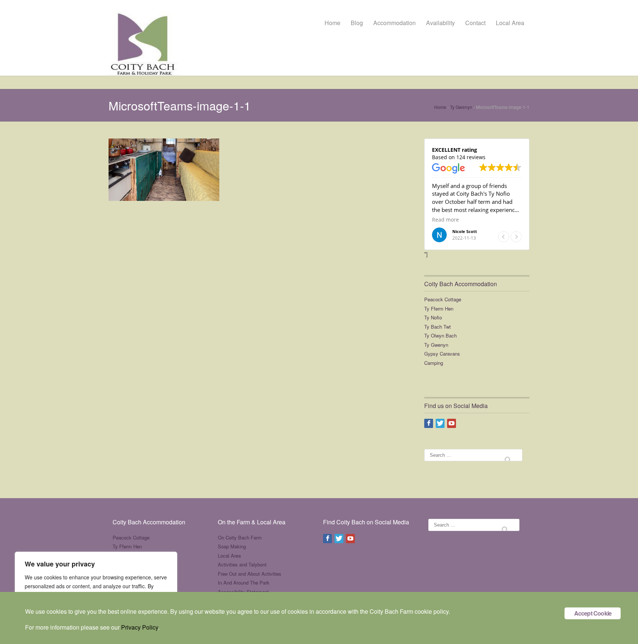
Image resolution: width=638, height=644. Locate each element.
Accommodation (394, 22)
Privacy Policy (139, 627)
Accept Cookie (593, 613)
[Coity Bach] (144, 38)
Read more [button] (445, 219)
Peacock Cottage (442, 299)
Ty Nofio (433, 317)
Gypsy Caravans (442, 353)
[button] (516, 236)
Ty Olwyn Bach (440, 335)
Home (332, 22)
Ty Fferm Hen (438, 308)
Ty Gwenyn (461, 107)
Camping (433, 362)
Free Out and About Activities (249, 573)
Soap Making (232, 546)
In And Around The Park (244, 582)
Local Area (510, 22)
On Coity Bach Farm (240, 537)
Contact (475, 22)
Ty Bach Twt (437, 326)
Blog (357, 22)
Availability (440, 22)
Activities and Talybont (242, 564)
